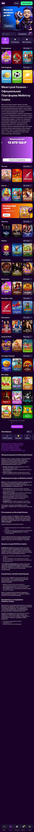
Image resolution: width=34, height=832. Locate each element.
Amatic (27, 438)
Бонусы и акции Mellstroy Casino (10, 447)
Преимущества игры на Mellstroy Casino (12, 445)
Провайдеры (22, 34)
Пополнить (17, 830)
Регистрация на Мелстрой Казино (10, 446)
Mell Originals (27, 42)
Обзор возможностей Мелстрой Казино (12, 443)
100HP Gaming (7, 438)
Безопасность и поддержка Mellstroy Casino (13, 450)
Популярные (15, 42)
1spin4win (18, 438)
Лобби (5, 42)
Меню (4, 830)
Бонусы (23, 828)
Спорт (29, 830)
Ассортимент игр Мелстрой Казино (11, 449)
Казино (10, 830)
